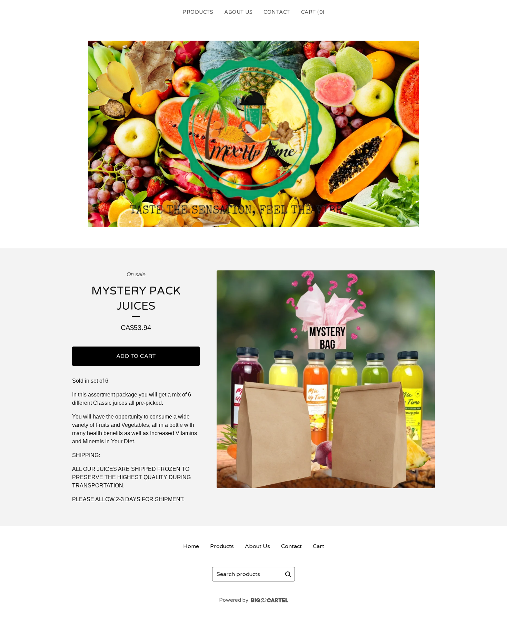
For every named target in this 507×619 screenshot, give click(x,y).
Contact (277, 12)
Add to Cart (136, 356)
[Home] (253, 134)
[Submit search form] (288, 574)
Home (191, 546)
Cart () (313, 12)
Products (197, 12)
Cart (318, 546)
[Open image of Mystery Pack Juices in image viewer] (326, 379)
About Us (238, 12)
